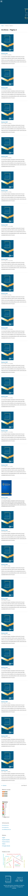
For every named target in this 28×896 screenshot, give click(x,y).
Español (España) (6, 839)
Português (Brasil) (6, 845)
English (3, 837)
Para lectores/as (5, 825)
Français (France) (6, 841)
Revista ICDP (4, 53)
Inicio (2, 25)
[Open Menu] (1, 1)
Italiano (3, 843)
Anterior (4, 785)
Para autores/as (5, 827)
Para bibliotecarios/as (6, 829)
